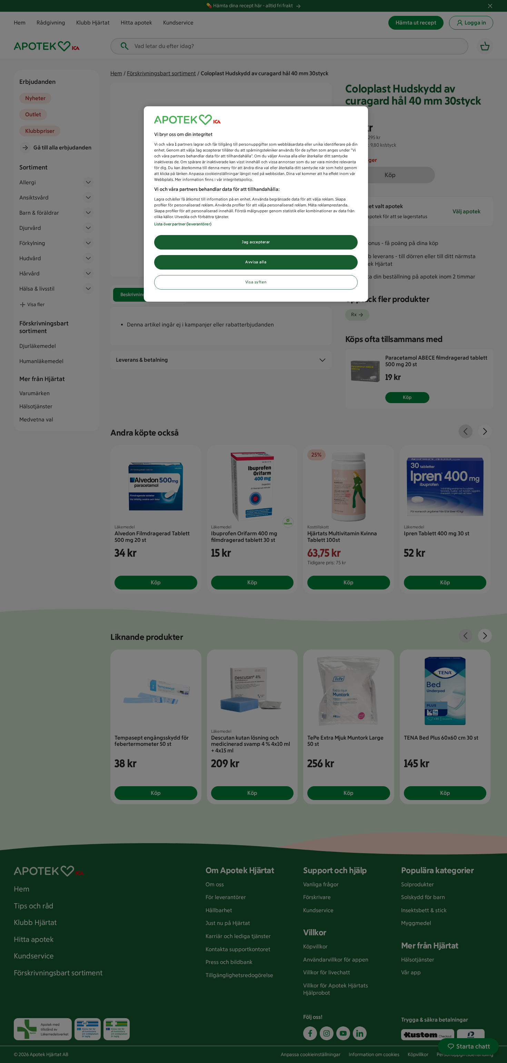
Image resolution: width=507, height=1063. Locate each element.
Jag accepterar (256, 242)
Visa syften (256, 282)
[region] (256, 204)
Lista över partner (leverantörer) (182, 224)
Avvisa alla (255, 262)
